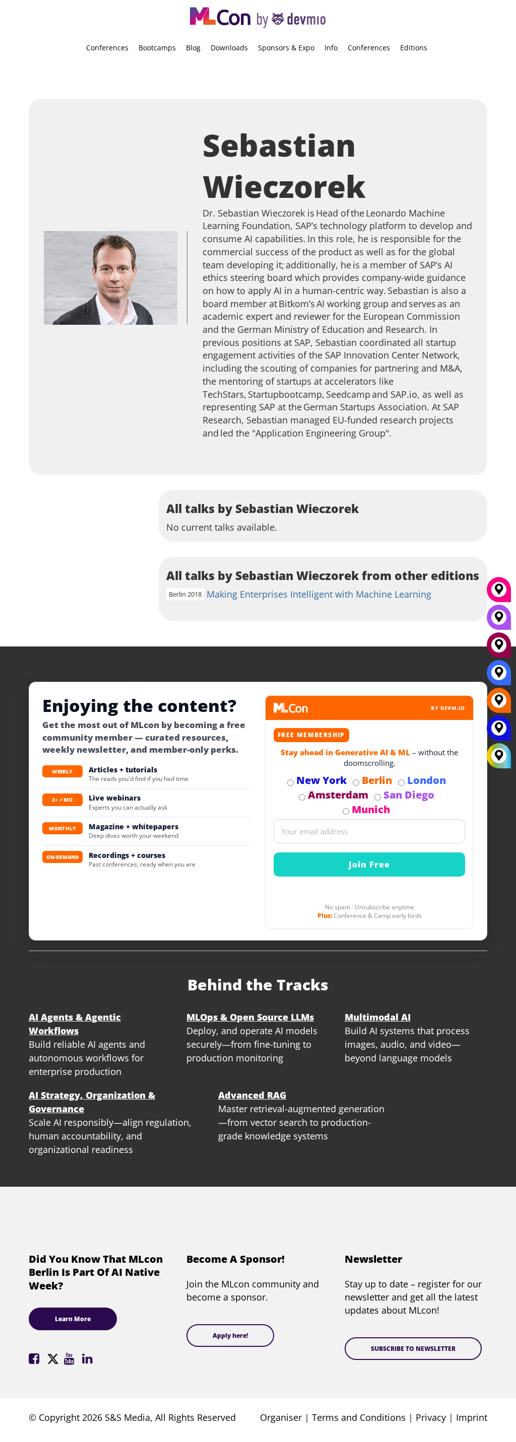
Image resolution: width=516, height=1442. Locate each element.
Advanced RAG (252, 1095)
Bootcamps (157, 47)
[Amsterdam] (499, 648)
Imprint (471, 1417)
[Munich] (499, 593)
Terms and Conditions (359, 1417)
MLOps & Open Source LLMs (250, 1017)
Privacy (431, 1417)
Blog (193, 47)
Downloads (229, 47)
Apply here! (230, 1335)
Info (331, 47)
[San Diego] (499, 621)
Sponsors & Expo (286, 47)
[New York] (499, 732)
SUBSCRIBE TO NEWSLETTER (413, 1348)
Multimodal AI (378, 1017)
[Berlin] (499, 704)
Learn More (73, 1319)
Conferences (107, 47)
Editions (413, 47)
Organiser (281, 1417)
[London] (499, 676)
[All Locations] (499, 755)
